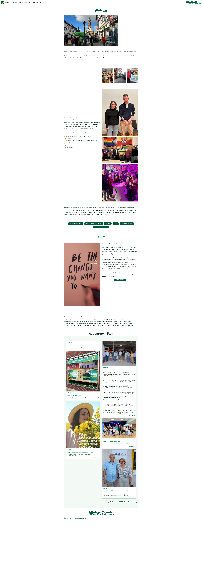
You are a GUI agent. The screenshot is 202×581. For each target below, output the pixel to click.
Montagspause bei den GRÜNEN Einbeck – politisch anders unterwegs (80, 452)
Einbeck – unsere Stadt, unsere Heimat (74, 395)
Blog (116, 223)
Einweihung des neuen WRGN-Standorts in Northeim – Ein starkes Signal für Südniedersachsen (116, 491)
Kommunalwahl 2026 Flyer (101, 227)
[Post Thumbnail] (119, 353)
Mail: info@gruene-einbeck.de (93, 223)
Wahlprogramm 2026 (127, 223)
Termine (108, 223)
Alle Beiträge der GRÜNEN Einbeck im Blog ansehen (122, 501)
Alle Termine (69, 521)
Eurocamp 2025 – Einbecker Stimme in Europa (111, 441)
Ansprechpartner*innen (75, 223)
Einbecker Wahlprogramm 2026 (73, 345)
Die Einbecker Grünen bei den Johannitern (110, 370)
